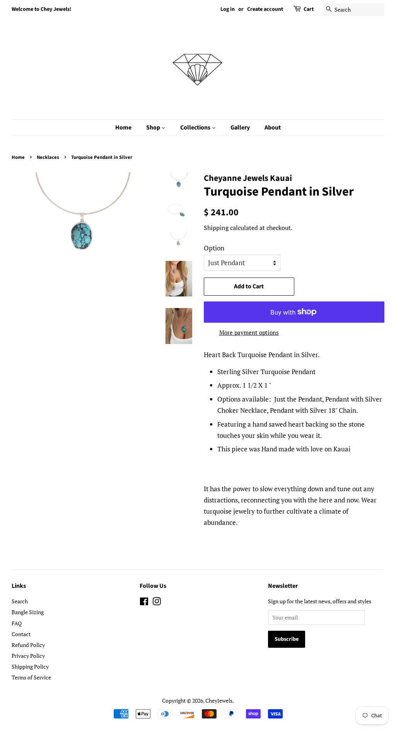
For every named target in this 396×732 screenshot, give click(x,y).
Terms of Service (31, 677)
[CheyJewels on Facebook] (144, 602)
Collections (196, 127)
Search (20, 601)
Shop (153, 127)
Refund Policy (28, 645)
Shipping (216, 227)
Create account (265, 9)
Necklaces (48, 157)
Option (214, 247)
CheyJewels (218, 700)
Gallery (240, 127)
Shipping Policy (30, 666)
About (273, 127)
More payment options (249, 332)
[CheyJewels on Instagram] (156, 602)
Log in (227, 9)
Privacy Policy (28, 655)
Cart (309, 9)
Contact (21, 634)
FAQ (17, 623)
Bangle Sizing (28, 612)
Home (123, 127)
